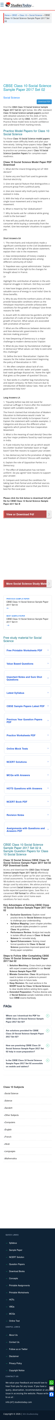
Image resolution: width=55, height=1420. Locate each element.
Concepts (13, 1278)
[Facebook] (51, 1394)
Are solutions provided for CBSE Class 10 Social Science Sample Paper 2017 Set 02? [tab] (25, 1033)
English (8, 1129)
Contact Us (14, 1342)
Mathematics (11, 1158)
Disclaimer (14, 1356)
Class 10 (23, 15)
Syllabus (13, 1242)
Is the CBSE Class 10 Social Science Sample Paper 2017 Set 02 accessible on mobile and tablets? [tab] (24, 1063)
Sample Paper (15, 1249)
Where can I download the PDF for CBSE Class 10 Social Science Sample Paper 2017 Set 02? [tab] (25, 1018)
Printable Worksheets (19, 1292)
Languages (10, 1151)
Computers (10, 1122)
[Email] (51, 1388)
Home (7, 15)
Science (8, 1100)
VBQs (11, 1306)
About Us (13, 1334)
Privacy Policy (15, 1363)
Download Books (17, 1271)
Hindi (7, 1143)
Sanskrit (8, 1107)
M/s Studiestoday (30, 1414)
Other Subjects (12, 1115)
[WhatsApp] (51, 1382)
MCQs (12, 1313)
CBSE (14, 15)
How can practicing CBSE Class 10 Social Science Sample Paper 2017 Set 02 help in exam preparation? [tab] (25, 1048)
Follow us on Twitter (18, 1349)
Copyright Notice (16, 1370)
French (8, 1136)
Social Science (35, 15)
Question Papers (17, 1264)
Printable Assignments (19, 1285)
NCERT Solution (16, 1257)
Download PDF (44, 101)
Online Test (14, 1320)
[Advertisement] (27, 54)
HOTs (11, 1299)
